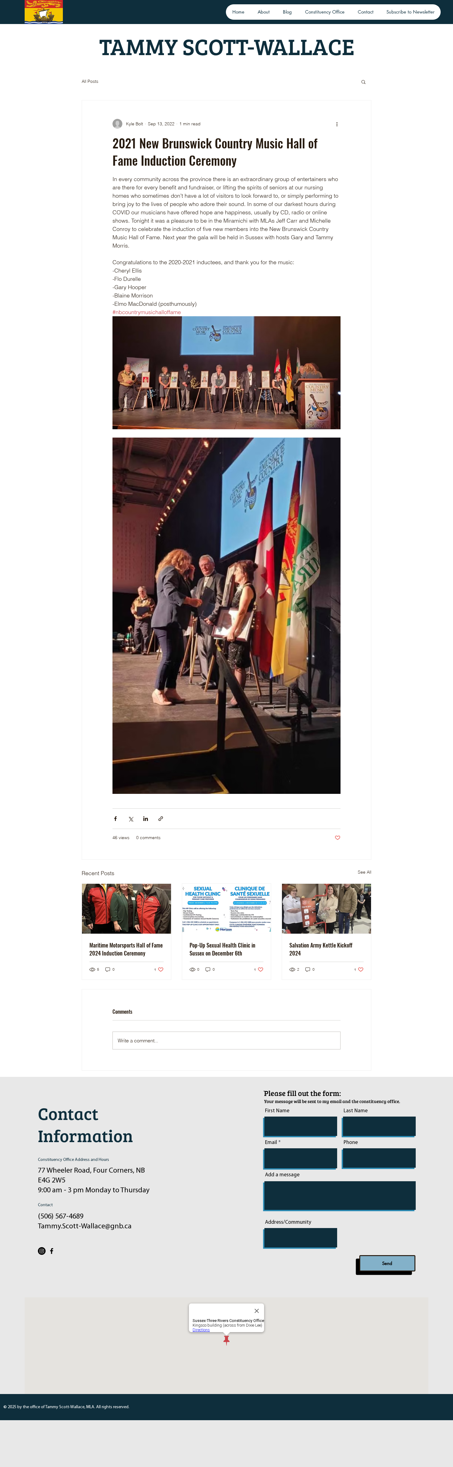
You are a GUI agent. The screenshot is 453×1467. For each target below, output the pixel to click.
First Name (277, 1110)
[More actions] (337, 123)
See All (364, 872)
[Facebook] (51, 1251)
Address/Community (288, 1222)
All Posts (90, 81)
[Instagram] (42, 1251)
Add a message (282, 1175)
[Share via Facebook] (115, 819)
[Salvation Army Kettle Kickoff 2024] (326, 909)
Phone (351, 1142)
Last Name (356, 1110)
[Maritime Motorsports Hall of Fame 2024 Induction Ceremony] (126, 909)
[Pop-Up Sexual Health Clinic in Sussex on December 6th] (226, 909)
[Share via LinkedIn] (146, 819)
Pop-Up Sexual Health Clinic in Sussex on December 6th (222, 949)
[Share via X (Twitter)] (130, 819)
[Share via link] (161, 819)
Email (271, 1142)
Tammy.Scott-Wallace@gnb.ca (85, 1226)
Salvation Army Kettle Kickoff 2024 (320, 949)
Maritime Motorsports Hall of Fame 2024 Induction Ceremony (126, 949)
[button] (363, 81)
